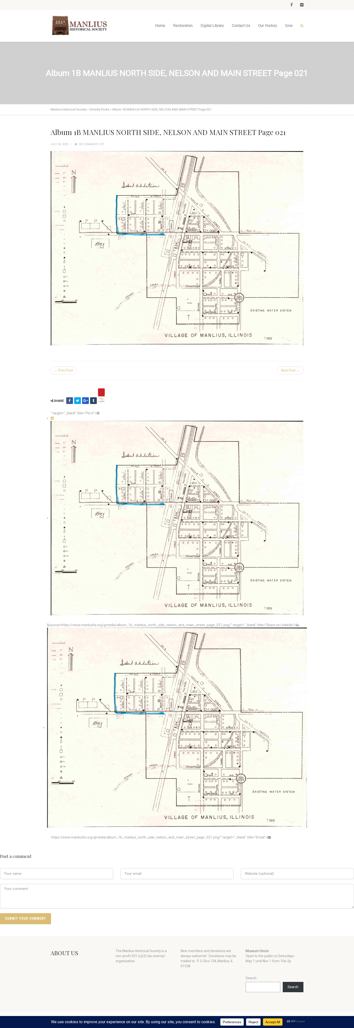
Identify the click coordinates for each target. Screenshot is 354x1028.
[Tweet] (77, 400)
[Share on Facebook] (69, 400)
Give (289, 25)
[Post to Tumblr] (93, 400)
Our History (267, 25)
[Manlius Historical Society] (81, 25)
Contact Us (241, 25)
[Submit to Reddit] (52, 418)
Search (251, 978)
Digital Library (212, 25)
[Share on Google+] (85, 400)
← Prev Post (63, 370)
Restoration (183, 25)
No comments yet (91, 144)
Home (160, 25)
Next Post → (290, 370)
